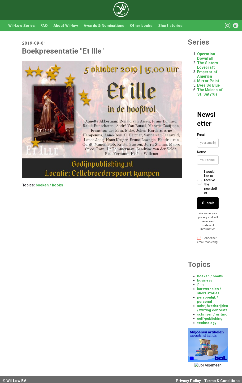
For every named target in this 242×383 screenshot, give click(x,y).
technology (206, 323)
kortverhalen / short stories (209, 291)
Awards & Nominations (104, 25)
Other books (141, 25)
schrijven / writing (212, 314)
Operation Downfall (206, 56)
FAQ (44, 25)
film (200, 284)
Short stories (170, 25)
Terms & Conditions (222, 381)
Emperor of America (207, 74)
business (204, 280)
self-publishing (209, 318)
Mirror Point (208, 81)
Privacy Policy (188, 381)
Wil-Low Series (21, 25)
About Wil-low (65, 25)
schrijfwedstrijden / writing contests (212, 308)
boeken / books (49, 185)
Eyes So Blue (208, 85)
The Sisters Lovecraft (207, 65)
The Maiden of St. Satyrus (210, 92)
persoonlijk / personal (207, 299)
